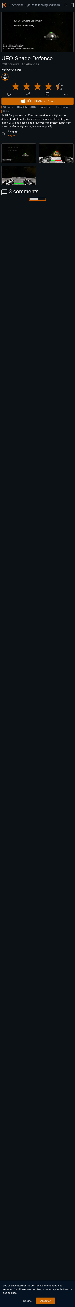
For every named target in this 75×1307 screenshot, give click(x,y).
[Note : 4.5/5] (37, 86)
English (11, 135)
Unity (6, 111)
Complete (45, 107)
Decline (27, 1300)
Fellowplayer (11, 69)
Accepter (45, 1300)
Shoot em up (61, 107)
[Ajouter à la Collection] (47, 94)
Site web (8, 107)
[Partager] (28, 94)
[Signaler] (66, 94)
